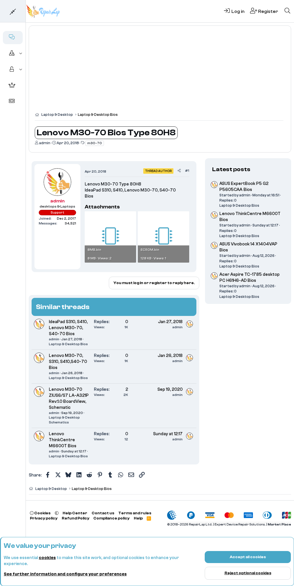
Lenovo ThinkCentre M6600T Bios (62, 439)
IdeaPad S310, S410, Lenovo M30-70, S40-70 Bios (68, 327)
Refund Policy (75, 518)
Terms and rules (134, 513)
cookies (47, 557)
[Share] (179, 170)
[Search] (287, 11)
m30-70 (94, 143)
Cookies (42, 513)
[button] (21, 53)
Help (138, 518)
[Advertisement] (160, 72)
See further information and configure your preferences (65, 574)
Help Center (75, 513)
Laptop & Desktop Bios (68, 344)
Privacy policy (43, 518)
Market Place (279, 524)
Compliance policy (111, 518)
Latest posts (231, 169)
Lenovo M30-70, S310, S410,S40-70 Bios (68, 361)
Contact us (103, 513)
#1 (187, 171)
